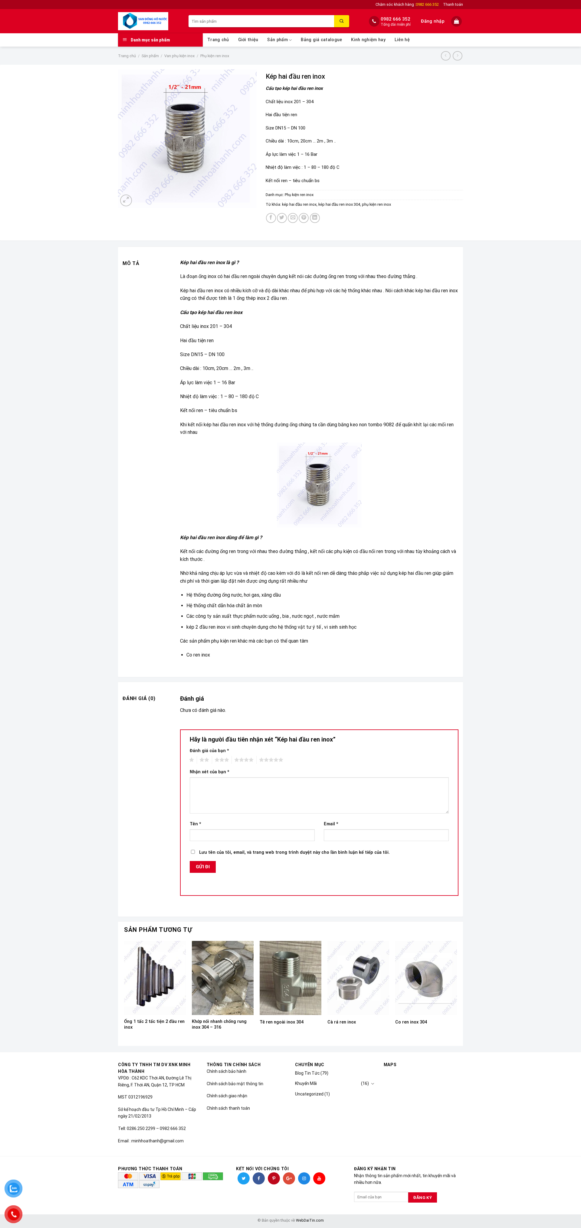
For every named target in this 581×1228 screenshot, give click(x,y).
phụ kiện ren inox (376, 204)
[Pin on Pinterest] (304, 218)
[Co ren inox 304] (426, 978)
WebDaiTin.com (310, 1220)
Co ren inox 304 (411, 1022)
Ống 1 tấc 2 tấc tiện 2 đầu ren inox (154, 1024)
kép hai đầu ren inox (299, 204)
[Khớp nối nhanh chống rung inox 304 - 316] (223, 978)
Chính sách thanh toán (228, 1108)
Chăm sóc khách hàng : (407, 4)
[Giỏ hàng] (457, 21)
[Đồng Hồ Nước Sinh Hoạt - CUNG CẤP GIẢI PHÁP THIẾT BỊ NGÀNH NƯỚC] (148, 21)
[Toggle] (372, 1083)
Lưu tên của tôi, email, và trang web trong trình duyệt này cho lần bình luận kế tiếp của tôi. (294, 852)
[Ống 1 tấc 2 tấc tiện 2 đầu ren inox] (155, 978)
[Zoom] (126, 200)
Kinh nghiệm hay (368, 39)
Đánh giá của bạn (209, 750)
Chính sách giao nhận (227, 1095)
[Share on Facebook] (271, 218)
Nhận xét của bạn (209, 771)
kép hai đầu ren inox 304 (339, 204)
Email (331, 824)
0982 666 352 (395, 19)
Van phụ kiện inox (179, 56)
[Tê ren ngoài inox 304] (290, 978)
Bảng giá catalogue (321, 39)
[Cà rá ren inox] (358, 978)
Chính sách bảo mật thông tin (235, 1083)
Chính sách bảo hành (226, 1071)
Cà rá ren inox (341, 1022)
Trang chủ (218, 39)
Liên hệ (402, 39)
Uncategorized (309, 1094)
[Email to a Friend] (293, 218)
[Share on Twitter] (282, 218)
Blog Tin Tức (307, 1073)
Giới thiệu (248, 39)
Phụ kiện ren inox (214, 56)
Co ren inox (198, 655)
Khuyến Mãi (306, 1083)
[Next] (456, 992)
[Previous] (124, 992)
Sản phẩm (277, 39)
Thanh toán (453, 4)
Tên (195, 824)
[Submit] (341, 21)
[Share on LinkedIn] (315, 218)
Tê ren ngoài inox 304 (282, 1022)
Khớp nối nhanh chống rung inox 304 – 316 (219, 1024)
